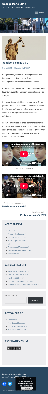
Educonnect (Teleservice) (18, 247)
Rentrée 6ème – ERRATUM (18, 271)
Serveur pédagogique (17, 237)
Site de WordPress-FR (17, 329)
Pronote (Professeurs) (17, 234)
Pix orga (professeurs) (17, 240)
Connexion (12, 319)
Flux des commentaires (17, 326)
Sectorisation (13, 253)
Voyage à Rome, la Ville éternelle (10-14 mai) (25, 284)
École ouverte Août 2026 (18, 274)
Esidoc (11, 244)
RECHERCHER (11, 296)
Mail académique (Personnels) (20, 250)
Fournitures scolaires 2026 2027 (21, 281)
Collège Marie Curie (14, 3)
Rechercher (35, 300)
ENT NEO (11, 231)
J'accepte (27, 388)
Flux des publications (16, 323)
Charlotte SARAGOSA (22, 68)
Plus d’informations (26, 386)
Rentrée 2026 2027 (16, 278)
